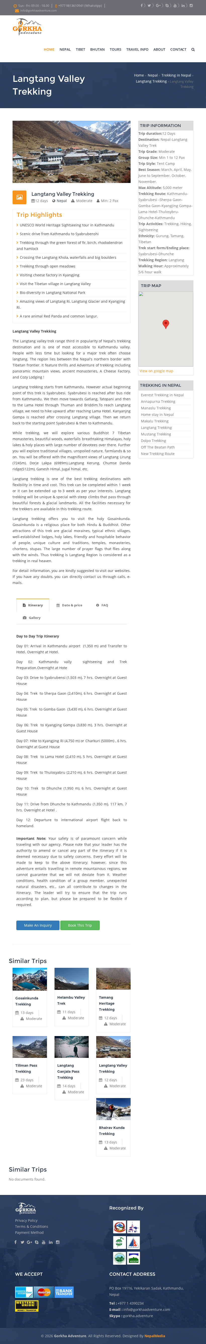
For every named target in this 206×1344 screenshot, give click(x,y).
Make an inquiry (38, 925)
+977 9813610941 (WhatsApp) (80, 5)
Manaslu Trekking (156, 408)
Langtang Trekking (151, 81)
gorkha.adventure (138, 1315)
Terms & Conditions (31, 1226)
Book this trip (80, 925)
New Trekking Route (158, 453)
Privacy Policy (26, 1220)
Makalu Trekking (155, 421)
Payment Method (29, 1232)
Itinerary (35, 605)
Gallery (34, 617)
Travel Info (137, 49)
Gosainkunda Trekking (26, 1001)
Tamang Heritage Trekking (107, 1003)
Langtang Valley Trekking (113, 1068)
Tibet (80, 49)
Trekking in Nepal (176, 75)
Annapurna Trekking (158, 401)
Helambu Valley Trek (71, 1000)
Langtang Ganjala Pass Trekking (68, 1071)
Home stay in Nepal (157, 414)
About (159, 49)
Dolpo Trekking (153, 440)
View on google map (156, 370)
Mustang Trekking (156, 434)
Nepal (65, 49)
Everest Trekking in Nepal (162, 395)
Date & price (72, 605)
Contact (178, 49)
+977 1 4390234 (131, 1303)
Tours (115, 49)
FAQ (104, 605)
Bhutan (97, 49)
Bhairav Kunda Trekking (112, 1130)
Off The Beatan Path (158, 447)
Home (49, 49)
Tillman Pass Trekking (26, 1068)
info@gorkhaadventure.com (38, 10)
